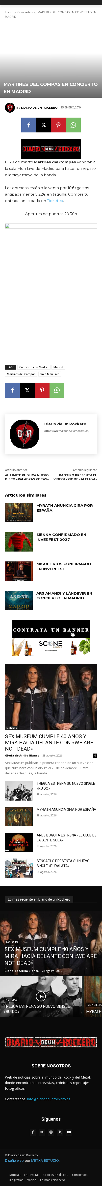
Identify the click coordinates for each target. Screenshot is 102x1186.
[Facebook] (28, 125)
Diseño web (14, 1160)
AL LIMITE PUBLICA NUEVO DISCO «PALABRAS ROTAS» (27, 477)
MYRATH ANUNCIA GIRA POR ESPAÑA (66, 809)
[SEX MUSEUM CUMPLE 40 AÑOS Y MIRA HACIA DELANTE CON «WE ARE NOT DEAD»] (51, 697)
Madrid (58, 367)
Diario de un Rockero (39, 107)
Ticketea (55, 200)
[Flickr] (42, 1132)
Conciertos (25, 12)
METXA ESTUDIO (45, 1160)
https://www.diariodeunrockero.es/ (66, 431)
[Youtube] (69, 1132)
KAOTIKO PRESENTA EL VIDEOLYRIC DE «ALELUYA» (75, 477)
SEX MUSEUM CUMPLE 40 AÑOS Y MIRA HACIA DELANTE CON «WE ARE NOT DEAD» (49, 742)
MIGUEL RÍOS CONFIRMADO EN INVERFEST (63, 566)
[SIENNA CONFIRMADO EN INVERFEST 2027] (19, 542)
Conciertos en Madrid (34, 367)
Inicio (8, 12)
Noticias (11, 728)
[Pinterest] (58, 125)
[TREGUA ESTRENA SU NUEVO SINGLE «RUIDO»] (19, 790)
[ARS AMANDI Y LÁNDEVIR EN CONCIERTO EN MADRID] (19, 600)
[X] (43, 125)
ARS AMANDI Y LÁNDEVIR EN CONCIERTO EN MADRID (64, 596)
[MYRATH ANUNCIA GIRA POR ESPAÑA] (19, 512)
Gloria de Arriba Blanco (22, 755)
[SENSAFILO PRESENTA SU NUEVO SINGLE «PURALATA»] (19, 868)
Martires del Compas (21, 374)
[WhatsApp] (73, 125)
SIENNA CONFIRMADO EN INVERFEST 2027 (61, 537)
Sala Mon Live (49, 374)
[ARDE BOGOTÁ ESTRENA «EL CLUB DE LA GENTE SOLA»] (19, 842)
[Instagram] (51, 1132)
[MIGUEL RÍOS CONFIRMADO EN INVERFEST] (19, 571)
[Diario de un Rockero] (10, 108)
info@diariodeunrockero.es (48, 1099)
